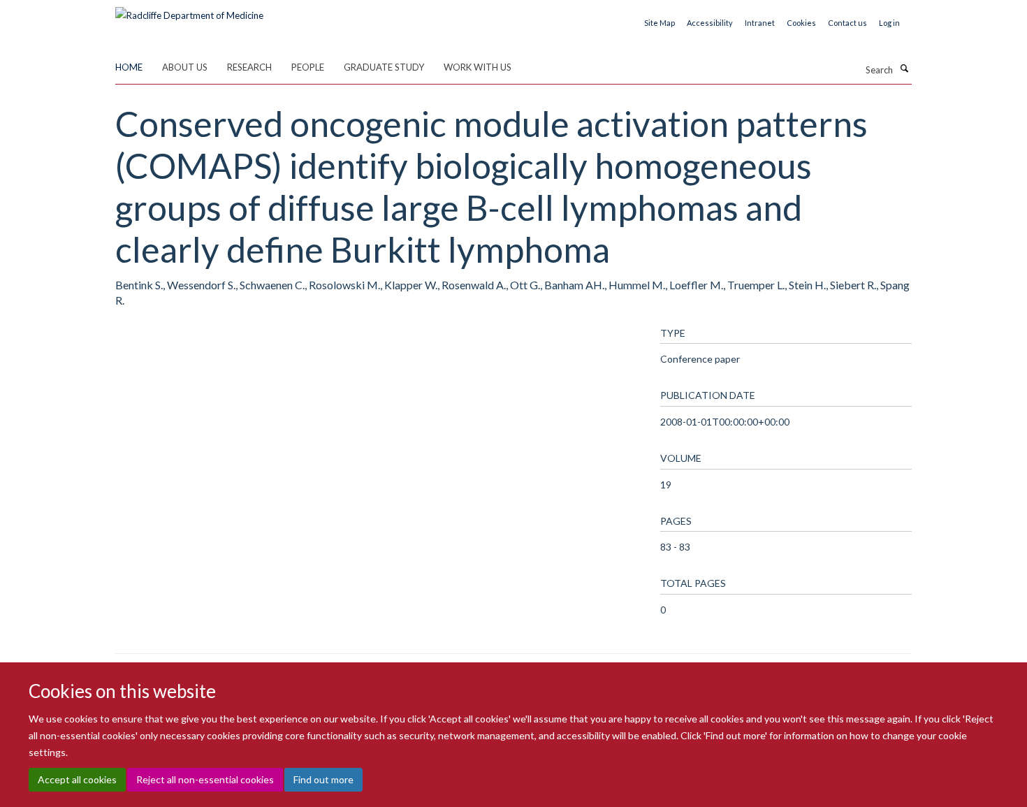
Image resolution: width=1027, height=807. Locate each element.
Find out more (323, 779)
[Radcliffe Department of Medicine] (189, 10)
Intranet (760, 22)
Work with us (477, 67)
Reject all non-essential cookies (205, 779)
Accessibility (710, 22)
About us (184, 67)
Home (129, 67)
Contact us (847, 22)
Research (249, 67)
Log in (889, 22)
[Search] (904, 68)
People (307, 67)
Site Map (659, 22)
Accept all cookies (77, 779)
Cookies (801, 22)
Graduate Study (384, 67)
